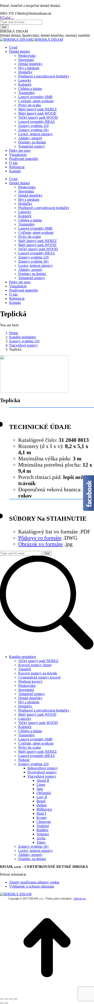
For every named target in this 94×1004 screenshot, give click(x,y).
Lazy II (42, 797)
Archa (41, 838)
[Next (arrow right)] (6, 1003)
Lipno (41, 785)
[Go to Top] (47, 994)
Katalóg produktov (22, 657)
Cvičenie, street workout (35, 743)
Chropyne (44, 822)
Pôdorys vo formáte (40, 538)
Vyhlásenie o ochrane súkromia (31, 886)
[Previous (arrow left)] (2, 1003)
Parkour (24, 760)
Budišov (43, 830)
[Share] (6, 999)
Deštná (42, 805)
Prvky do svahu (29, 747)
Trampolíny (26, 735)
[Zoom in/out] (15, 999)
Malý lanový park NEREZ (37, 752)
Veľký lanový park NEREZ (38, 661)
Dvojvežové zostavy (42, 772)
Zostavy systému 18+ (33, 846)
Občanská (44, 793)
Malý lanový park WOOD (37, 714)
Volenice (43, 834)
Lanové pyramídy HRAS (36, 756)
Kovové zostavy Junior (35, 665)
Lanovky (24, 719)
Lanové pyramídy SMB (35, 739)
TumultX (24, 669)
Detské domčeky (30, 698)
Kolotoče (24, 727)
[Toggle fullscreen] (11, 999)
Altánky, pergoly (30, 855)
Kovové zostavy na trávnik (37, 673)
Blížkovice (44, 809)
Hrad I (41, 813)
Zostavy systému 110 (33, 764)
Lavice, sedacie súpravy (35, 851)
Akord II (43, 780)
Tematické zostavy (31, 694)
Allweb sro (80, 898)
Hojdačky (25, 706)
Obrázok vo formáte (40, 544)
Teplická (43, 826)
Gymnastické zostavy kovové (39, 677)
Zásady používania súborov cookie (34, 882)
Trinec (41, 842)
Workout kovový (30, 681)
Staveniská (26, 690)
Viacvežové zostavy (41, 776)
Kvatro (42, 818)
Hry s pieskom (28, 702)
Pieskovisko (27, 686)
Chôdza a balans (30, 731)
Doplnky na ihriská (32, 859)
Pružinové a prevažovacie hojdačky (43, 710)
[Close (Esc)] (2, 999)
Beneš (41, 801)
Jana (40, 789)
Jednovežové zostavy (42, 768)
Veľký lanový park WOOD (38, 723)
